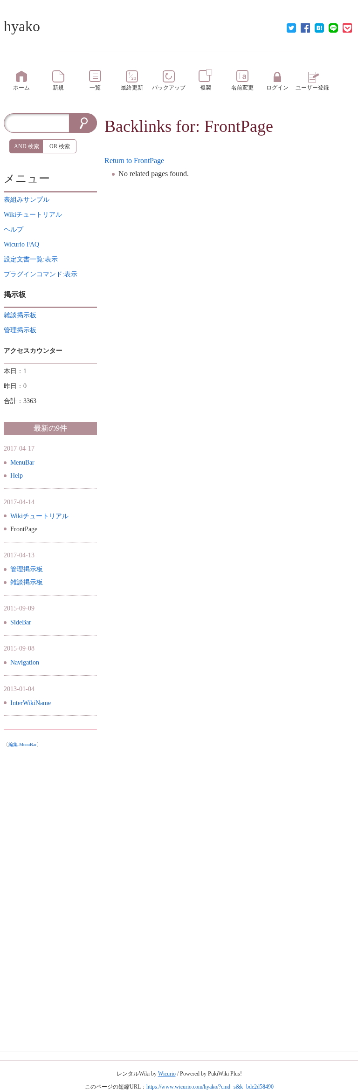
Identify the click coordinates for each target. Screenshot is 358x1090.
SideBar (20, 622)
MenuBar (22, 462)
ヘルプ (13, 229)
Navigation (24, 662)
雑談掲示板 (26, 582)
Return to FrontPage (134, 161)
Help (16, 475)
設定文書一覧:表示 (31, 259)
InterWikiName (30, 702)
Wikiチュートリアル (39, 516)
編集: (22, 744)
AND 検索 (26, 146)
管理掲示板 (26, 569)
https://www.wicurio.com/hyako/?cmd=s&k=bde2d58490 (210, 1086)
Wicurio (167, 1073)
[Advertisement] (50, 891)
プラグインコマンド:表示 (40, 274)
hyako (22, 26)
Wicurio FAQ (21, 244)
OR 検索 (59, 146)
